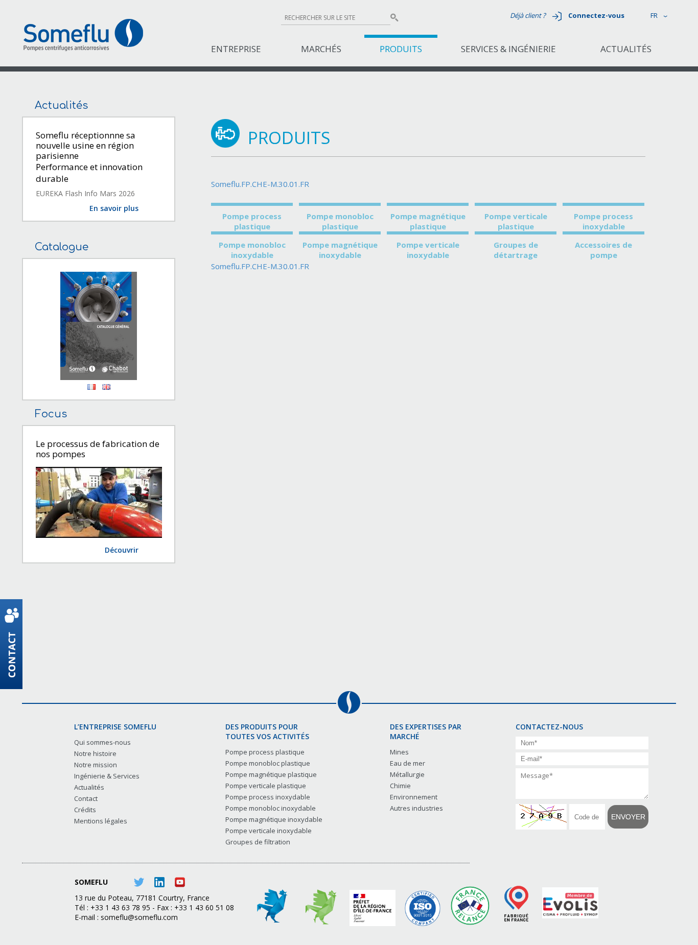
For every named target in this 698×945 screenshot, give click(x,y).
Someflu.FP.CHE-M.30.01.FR (260, 184)
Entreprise (236, 49)
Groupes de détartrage (516, 250)
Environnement (413, 796)
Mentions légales (100, 820)
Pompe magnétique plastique (428, 221)
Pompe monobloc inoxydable (252, 250)
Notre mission (95, 764)
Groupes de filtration (257, 841)
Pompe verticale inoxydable (428, 250)
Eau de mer (407, 763)
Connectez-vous (596, 15)
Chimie (400, 785)
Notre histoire (95, 753)
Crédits (85, 809)
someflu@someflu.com (139, 917)
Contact (86, 798)
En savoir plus (113, 208)
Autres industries (416, 808)
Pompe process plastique (252, 221)
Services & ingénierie (508, 49)
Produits (401, 49)
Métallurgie (407, 774)
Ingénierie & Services (106, 776)
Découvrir (121, 550)
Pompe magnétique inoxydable (340, 250)
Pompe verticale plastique (515, 221)
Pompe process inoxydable (603, 221)
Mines (399, 752)
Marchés (321, 49)
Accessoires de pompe (603, 250)
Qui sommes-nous (102, 742)
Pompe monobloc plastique (340, 221)
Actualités (626, 49)
